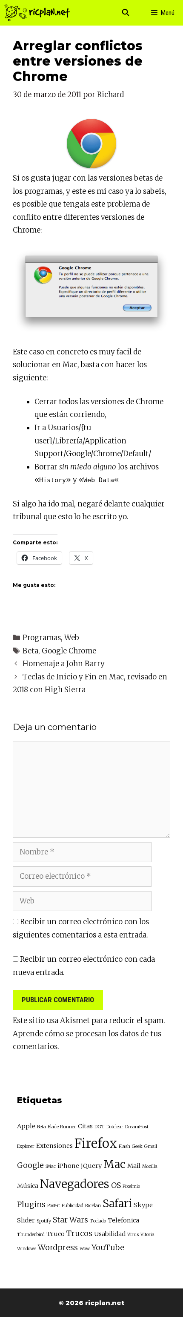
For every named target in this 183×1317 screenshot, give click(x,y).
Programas (42, 637)
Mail (133, 1166)
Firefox (95, 1143)
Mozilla (149, 1166)
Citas (85, 1126)
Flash (124, 1146)
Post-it (53, 1205)
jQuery (91, 1166)
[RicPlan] (37, 13)
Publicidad (72, 1205)
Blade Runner (62, 1127)
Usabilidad (110, 1234)
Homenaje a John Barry (64, 663)
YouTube (108, 1247)
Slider (26, 1220)
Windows (26, 1248)
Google (30, 1165)
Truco (55, 1234)
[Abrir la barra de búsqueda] (126, 13)
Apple (26, 1126)
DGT (99, 1127)
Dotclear (114, 1127)
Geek (137, 1146)
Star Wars (70, 1220)
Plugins (31, 1204)
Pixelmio (131, 1186)
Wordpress (58, 1247)
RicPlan (93, 1205)
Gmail (150, 1146)
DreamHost (137, 1127)
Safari (117, 1203)
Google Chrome (69, 651)
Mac (114, 1164)
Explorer (25, 1146)
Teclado (98, 1221)
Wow (85, 1248)
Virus (133, 1234)
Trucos (79, 1233)
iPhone (68, 1166)
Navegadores (74, 1184)
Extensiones (54, 1146)
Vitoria (147, 1234)
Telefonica (123, 1220)
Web (71, 637)
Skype (143, 1205)
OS (116, 1185)
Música (27, 1186)
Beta (30, 651)
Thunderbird (31, 1234)
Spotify (44, 1221)
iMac (51, 1166)
